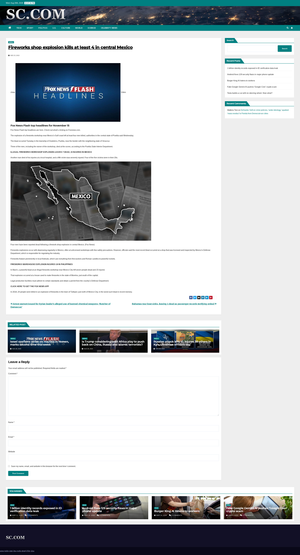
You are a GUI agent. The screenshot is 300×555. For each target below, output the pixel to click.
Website (11, 452)
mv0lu (19, 551)
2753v (28, 551)
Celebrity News (109, 28)
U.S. (54, 28)
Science (92, 28)
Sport (30, 28)
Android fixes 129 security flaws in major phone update (250, 74)
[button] (288, 28)
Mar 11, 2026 (17, 515)
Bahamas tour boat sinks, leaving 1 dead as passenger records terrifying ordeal (173, 304)
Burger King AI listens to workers (241, 81)
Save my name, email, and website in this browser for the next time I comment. (43, 466)
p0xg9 (24, 551)
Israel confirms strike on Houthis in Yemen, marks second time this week (39, 343)
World (79, 28)
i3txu (15, 551)
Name (11, 422)
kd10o (7, 551)
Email (11, 437)
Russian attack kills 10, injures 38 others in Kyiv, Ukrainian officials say (182, 343)
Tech (19, 28)
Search (230, 40)
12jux (32, 551)
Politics (42, 28)
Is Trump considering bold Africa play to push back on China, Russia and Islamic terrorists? (113, 343)
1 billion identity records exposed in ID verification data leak (252, 68)
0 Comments (32, 515)
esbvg (2, 551)
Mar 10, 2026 (89, 515)
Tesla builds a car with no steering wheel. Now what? (249, 93)
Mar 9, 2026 (233, 515)
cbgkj (11, 551)
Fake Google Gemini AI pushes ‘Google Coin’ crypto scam (252, 87)
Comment (12, 374)
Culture (65, 28)
